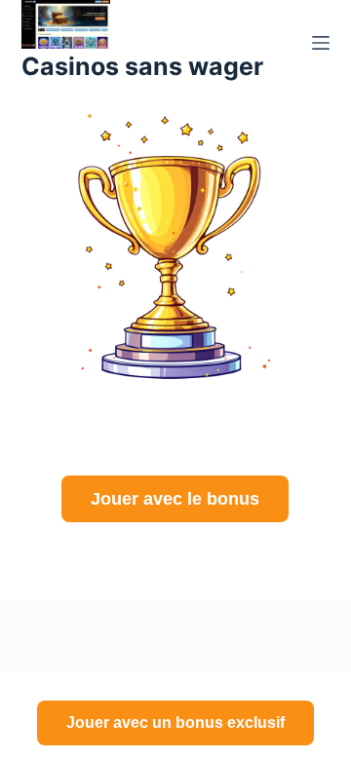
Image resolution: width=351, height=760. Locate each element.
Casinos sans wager (142, 66)
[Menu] (321, 43)
